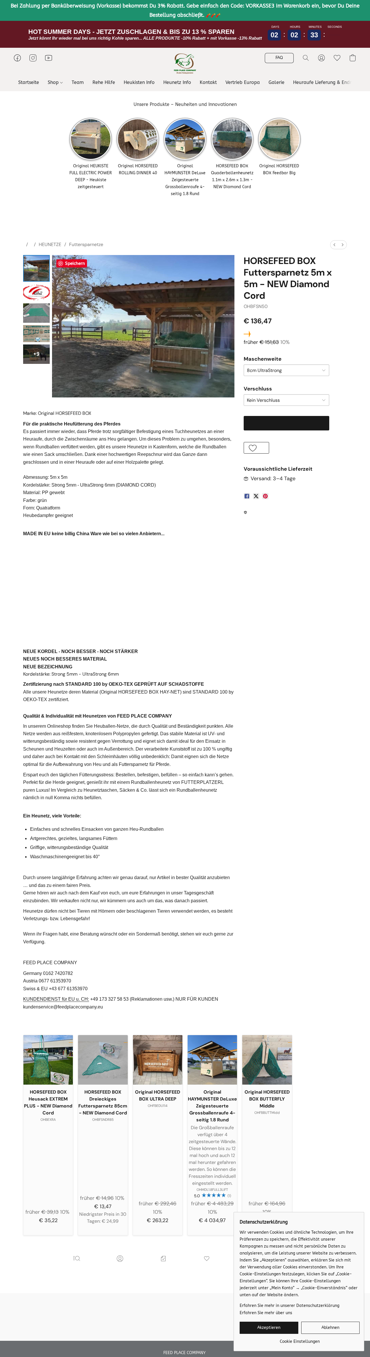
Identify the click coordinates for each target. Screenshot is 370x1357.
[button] (185, 63)
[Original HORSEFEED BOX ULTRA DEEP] (157, 1060)
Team (78, 82)
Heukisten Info (139, 82)
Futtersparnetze (86, 244)
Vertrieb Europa (242, 82)
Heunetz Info (177, 82)
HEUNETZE (50, 244)
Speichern (75, 263)
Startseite (28, 82)
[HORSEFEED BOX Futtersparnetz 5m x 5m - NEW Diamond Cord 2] (36, 313)
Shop (54, 82)
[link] (300, 1339)
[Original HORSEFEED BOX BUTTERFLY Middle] (267, 1060)
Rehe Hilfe (103, 82)
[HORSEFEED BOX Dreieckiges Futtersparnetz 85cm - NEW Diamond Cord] (102, 1060)
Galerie (276, 82)
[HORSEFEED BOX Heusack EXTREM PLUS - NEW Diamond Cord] (48, 1060)
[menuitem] (334, 245)
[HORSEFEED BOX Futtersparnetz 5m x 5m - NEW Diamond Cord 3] (36, 333)
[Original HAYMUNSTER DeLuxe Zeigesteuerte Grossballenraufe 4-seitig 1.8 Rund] (212, 1060)
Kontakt (208, 82)
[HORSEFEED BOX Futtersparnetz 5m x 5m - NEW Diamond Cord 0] (36, 268)
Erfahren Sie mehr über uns (266, 1312)
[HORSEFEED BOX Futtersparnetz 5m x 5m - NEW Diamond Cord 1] (36, 292)
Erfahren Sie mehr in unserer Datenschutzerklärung (289, 1305)
